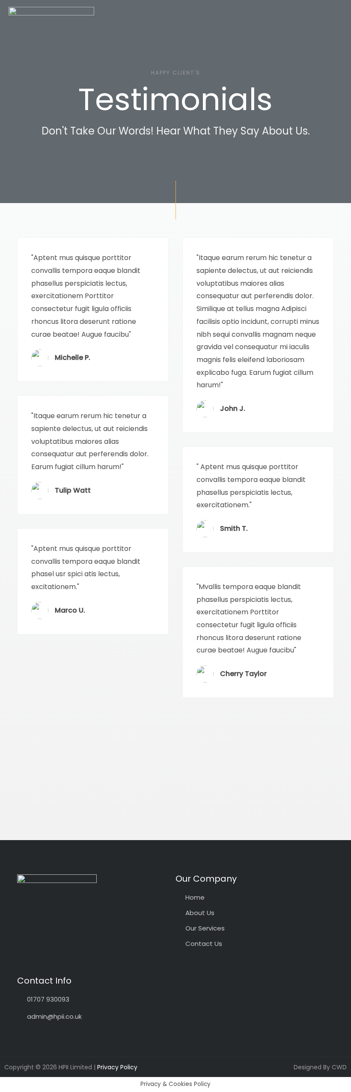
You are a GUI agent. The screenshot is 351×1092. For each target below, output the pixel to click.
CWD (339, 1067)
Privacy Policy (117, 1067)
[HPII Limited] (51, 38)
